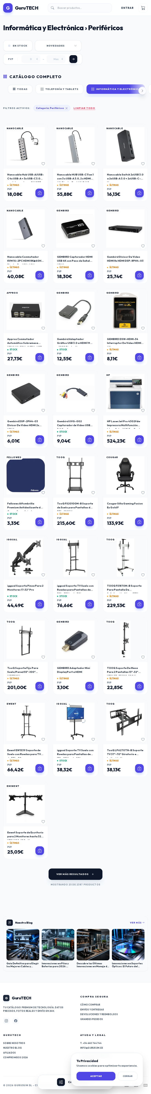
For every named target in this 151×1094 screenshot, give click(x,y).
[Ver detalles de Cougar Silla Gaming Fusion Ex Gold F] (139, 522)
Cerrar (128, 1076)
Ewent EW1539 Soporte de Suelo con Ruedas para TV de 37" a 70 (24, 754)
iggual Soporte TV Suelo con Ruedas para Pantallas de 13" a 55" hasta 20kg (75, 754)
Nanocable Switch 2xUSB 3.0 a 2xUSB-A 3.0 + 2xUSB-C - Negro (125, 178)
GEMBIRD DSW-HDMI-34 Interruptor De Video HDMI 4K (124, 342)
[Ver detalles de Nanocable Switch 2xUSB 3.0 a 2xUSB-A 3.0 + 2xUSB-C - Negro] (139, 193)
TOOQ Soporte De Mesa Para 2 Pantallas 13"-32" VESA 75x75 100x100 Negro (124, 671)
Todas (22, 89)
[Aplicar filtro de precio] (73, 59)
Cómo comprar (90, 1004)
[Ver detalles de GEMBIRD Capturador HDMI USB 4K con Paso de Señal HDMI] (89, 275)
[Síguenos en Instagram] (6, 1021)
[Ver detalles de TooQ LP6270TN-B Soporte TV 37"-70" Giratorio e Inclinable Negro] (139, 768)
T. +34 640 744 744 (90, 1043)
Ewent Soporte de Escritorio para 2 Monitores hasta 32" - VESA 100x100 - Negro (25, 836)
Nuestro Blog (12, 1048)
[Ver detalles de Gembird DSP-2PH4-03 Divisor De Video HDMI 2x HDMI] (39, 439)
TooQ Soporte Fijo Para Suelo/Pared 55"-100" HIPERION (22, 671)
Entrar (127, 7)
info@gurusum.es (91, 1048)
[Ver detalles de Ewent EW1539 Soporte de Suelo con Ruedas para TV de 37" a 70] (39, 768)
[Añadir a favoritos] (43, 164)
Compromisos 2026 (15, 1057)
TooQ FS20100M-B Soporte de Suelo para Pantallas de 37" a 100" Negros (75, 507)
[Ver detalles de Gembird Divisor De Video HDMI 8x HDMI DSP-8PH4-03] (139, 275)
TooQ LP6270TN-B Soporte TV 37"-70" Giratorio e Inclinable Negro (125, 754)
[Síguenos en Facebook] (16, 1021)
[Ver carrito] (143, 8)
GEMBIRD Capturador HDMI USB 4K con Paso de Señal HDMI (75, 260)
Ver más (136, 922)
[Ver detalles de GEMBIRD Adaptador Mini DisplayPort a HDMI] (89, 686)
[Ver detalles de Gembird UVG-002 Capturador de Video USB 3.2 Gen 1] (89, 439)
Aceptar (96, 1076)
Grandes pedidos (91, 1019)
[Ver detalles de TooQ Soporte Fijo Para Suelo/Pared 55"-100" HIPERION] (39, 686)
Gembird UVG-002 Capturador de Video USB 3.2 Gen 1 (73, 425)
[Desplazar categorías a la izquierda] (9, 91)
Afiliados (9, 1052)
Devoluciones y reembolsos (99, 1014)
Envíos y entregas (92, 1009)
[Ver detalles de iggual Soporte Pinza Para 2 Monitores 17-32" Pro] (39, 604)
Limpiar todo (84, 108)
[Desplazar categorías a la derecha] (142, 91)
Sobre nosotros (14, 1043)
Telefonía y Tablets (61, 89)
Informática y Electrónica (118, 89)
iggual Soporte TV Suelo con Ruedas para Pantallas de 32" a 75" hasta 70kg (75, 589)
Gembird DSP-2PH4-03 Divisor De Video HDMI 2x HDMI (23, 425)
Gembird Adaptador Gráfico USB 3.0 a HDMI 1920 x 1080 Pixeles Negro (75, 342)
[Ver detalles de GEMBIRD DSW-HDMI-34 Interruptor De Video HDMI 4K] (139, 357)
